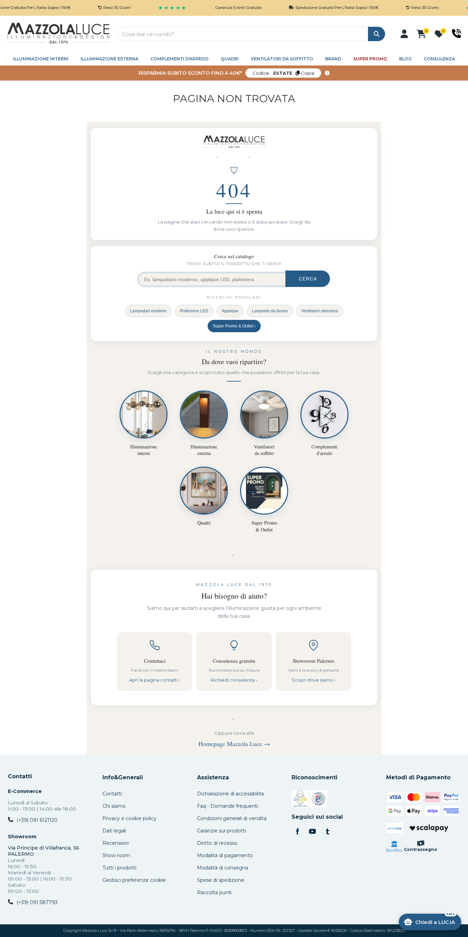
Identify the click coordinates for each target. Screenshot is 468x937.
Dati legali (114, 831)
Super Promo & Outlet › (234, 326)
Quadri (230, 58)
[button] (404, 34)
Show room (116, 855)
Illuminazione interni (41, 58)
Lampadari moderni (148, 311)
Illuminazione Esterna (109, 58)
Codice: (283, 73)
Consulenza (439, 58)
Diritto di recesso (217, 843)
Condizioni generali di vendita (232, 818)
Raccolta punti (214, 892)
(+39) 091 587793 (37, 902)
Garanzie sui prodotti (221, 831)
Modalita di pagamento (225, 855)
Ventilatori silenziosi (319, 311)
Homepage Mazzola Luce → (234, 744)
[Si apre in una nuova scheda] (300, 799)
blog (405, 58)
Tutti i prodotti (119, 868)
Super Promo (370, 58)
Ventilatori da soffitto (282, 58)
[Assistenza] (456, 33)
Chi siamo (114, 806)
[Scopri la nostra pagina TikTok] (327, 832)
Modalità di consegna (222, 868)
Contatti (20, 776)
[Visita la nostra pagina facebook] (297, 832)
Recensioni (115, 843)
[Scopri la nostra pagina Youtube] (312, 832)
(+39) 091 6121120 (37, 820)
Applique (230, 311)
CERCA (308, 278)
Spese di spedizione (220, 880)
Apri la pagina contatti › (154, 680)
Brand (333, 58)
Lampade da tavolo (270, 311)
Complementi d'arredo (179, 58)
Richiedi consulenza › (234, 680)
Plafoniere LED (194, 311)
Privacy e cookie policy (129, 818)
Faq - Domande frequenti (227, 806)
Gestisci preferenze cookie (134, 880)
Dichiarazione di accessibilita (230, 794)
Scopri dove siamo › (314, 680)
